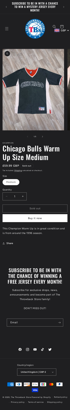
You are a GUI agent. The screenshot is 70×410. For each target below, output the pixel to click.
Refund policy (60, 397)
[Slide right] (42, 136)
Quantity (7, 189)
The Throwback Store (21, 397)
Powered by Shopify (41, 397)
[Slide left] (27, 136)
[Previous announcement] (6, 7)
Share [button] (9, 243)
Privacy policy (18, 402)
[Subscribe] (59, 323)
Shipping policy (55, 402)
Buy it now (35, 218)
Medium (12, 182)
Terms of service (36, 402)
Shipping (18, 170)
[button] (7, 28)
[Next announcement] (63, 7)
